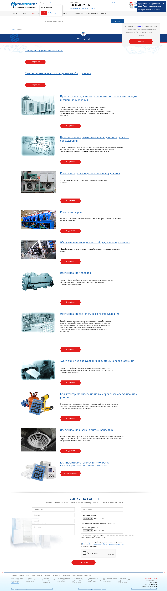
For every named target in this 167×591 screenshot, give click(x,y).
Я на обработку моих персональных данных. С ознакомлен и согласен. (102, 544)
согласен (88, 542)
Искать (117, 21)
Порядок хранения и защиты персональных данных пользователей (32, 589)
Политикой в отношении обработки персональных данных (103, 544)
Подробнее (35, 61)
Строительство (92, 14)
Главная (14, 14)
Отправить (83, 562)
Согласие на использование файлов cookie (144, 589)
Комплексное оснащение (41, 575)
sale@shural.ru (75, 8)
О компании (66, 14)
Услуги (32, 14)
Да (44, 12)
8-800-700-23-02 (80, 5)
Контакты (104, 14)
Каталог (24, 14)
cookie (141, 26)
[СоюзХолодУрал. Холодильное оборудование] (24, 8)
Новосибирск (54, 3)
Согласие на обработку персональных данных (92, 589)
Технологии (78, 14)
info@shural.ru (116, 3)
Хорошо (141, 41)
